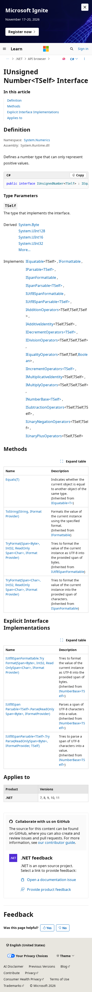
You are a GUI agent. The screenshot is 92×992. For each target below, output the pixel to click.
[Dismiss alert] (84, 7)
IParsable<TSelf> (40, 269)
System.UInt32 (31, 243)
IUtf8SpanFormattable (44, 293)
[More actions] (84, 58)
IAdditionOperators (42, 309)
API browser (37, 59)
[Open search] (71, 49)
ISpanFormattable (41, 277)
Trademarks (12, 985)
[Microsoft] (46, 49)
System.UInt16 (31, 237)
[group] (46, 184)
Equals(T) (12, 479)
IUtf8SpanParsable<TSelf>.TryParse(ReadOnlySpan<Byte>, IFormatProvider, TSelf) (28, 741)
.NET (19, 59)
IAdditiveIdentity (39, 324)
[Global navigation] (4, 49)
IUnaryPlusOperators (44, 435)
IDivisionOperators (42, 340)
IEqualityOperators (42, 354)
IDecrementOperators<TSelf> (51, 332)
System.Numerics (37, 140)
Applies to (14, 118)
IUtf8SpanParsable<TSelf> (48, 301)
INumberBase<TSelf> (43, 399)
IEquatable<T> (62, 503)
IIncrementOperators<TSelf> (50, 368)
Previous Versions (42, 966)
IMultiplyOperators (42, 384)
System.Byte (29, 224)
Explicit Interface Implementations (33, 112)
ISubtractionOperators (45, 407)
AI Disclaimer (13, 966)
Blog (64, 966)
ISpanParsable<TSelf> (44, 285)
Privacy (30, 973)
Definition (14, 100)
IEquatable (35, 261)
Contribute (12, 973)
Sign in (83, 49)
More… (25, 249)
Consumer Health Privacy (22, 979)
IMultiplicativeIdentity (44, 376)
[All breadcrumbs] (7, 58)
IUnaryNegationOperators (48, 421)
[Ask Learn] (64, 58)
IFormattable (70, 261)
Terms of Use (59, 979)
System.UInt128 (32, 230)
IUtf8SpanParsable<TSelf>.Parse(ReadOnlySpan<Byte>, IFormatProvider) (30, 709)
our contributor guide (56, 842)
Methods (13, 106)
